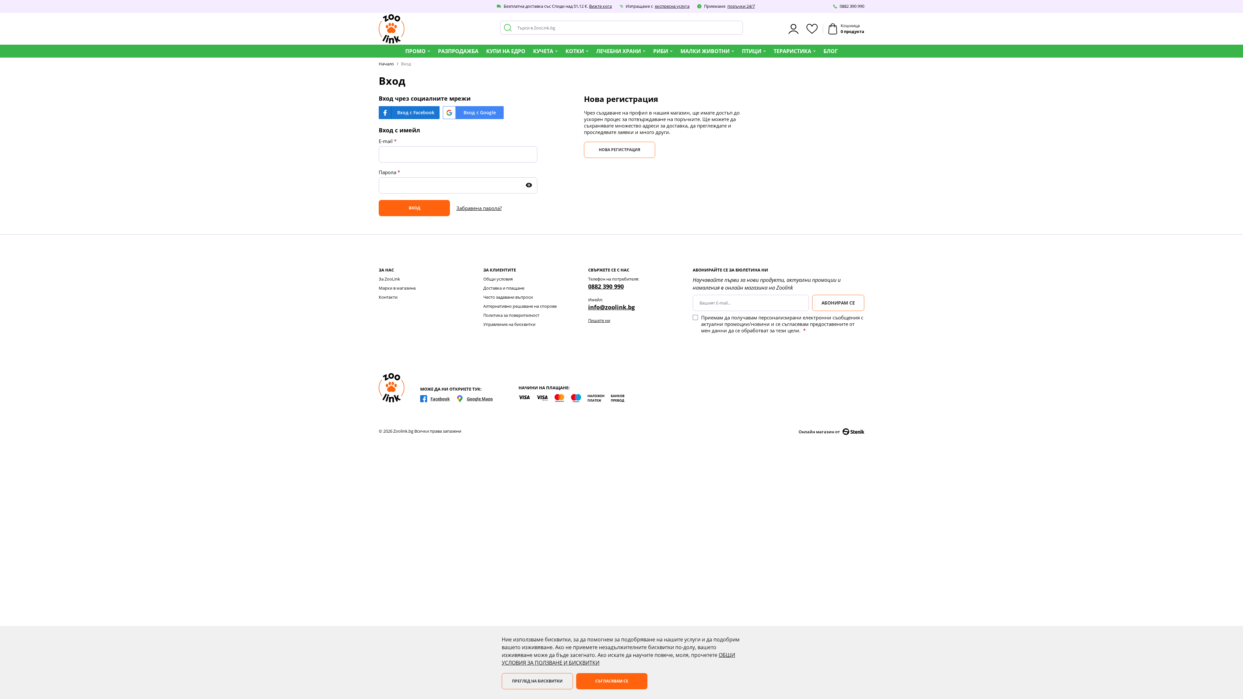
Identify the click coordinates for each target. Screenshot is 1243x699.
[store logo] (392, 28)
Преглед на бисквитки (537, 681)
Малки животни (705, 51)
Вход (406, 64)
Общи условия (498, 279)
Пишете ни (599, 320)
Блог (830, 51)
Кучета (543, 51)
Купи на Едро (505, 51)
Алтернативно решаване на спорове (520, 306)
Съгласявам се (611, 681)
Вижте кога (600, 6)
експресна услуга (672, 6)
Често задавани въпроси (508, 297)
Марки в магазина (397, 288)
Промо (415, 51)
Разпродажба (458, 51)
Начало (386, 64)
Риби (660, 51)
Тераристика (792, 51)
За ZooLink (389, 279)
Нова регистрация (619, 149)
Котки (575, 51)
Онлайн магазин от (819, 432)
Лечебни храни (618, 51)
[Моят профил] (794, 29)
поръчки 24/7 (741, 6)
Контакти (388, 297)
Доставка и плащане (503, 288)
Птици (751, 51)
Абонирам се (838, 303)
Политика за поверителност (511, 315)
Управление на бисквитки (509, 324)
